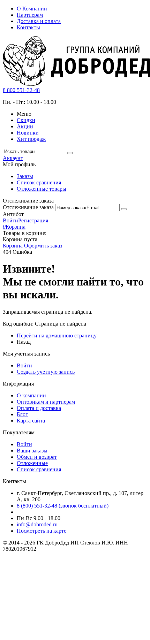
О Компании (32, 9)
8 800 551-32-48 (21, 90)
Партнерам (30, 15)
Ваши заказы (32, 451)
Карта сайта (31, 421)
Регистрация (33, 220)
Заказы (25, 176)
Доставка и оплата (39, 21)
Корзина (13, 246)
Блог (22, 414)
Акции (25, 126)
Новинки (28, 133)
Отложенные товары (41, 189)
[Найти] (70, 153)
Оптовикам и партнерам (46, 402)
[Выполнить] (124, 209)
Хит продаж (31, 139)
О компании (31, 395)
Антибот (13, 214)
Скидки (26, 120)
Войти (10, 220)
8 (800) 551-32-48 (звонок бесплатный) (62, 506)
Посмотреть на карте (41, 531)
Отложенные (32, 463)
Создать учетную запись (46, 372)
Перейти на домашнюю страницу (57, 335)
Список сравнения (39, 182)
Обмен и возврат (37, 457)
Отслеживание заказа (28, 207)
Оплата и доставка (39, 408)
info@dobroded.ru (37, 524)
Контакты (28, 27)
